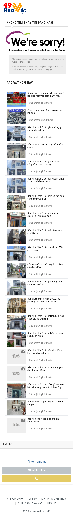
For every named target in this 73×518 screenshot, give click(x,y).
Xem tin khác (38, 461)
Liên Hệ (51, 503)
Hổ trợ (32, 499)
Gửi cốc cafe (15, 499)
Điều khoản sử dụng (53, 499)
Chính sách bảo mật (30, 503)
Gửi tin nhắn (38, 470)
